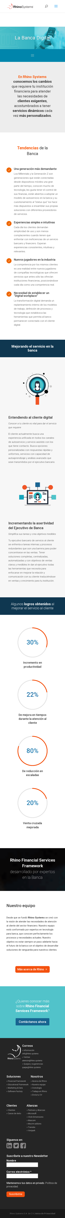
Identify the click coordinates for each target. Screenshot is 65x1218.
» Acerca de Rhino (39, 1081)
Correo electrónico (18, 1171)
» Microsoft (31, 1113)
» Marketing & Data (14, 1088)
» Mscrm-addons (34, 1124)
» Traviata (31, 1127)
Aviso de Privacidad (45, 1213)
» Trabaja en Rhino (39, 1091)
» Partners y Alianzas (36, 1110)
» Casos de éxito (16, 1113)
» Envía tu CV (36, 1095)
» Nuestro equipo (38, 1085)
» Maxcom (31, 1120)
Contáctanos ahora (32, 1022)
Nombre (11, 1160)
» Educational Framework (17, 1085)
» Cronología (36, 1088)
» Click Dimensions (35, 1117)
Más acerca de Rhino (30, 969)
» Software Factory (14, 1091)
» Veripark (31, 1130)
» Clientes (14, 1110)
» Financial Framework (16, 1081)
